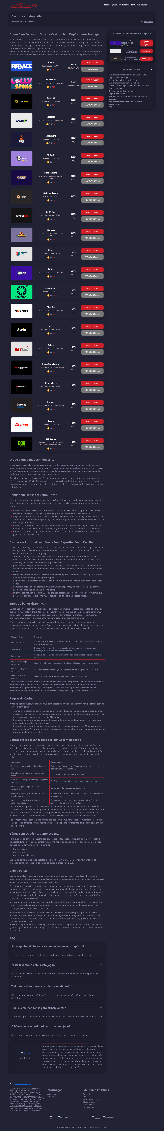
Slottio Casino (50, 172)
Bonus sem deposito (140, 5)
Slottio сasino (89, 1107)
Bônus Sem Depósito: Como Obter (124, 83)
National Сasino (90, 1102)
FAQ (111, 107)
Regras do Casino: (117, 93)
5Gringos (51, 230)
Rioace (51, 62)
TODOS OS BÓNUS (92, 69)
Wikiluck (86, 1094)
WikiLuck (51, 155)
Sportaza (51, 117)
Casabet (51, 98)
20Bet (51, 269)
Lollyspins (51, 79)
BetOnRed (51, 212)
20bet (85, 1096)
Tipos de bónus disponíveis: (121, 91)
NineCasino (51, 136)
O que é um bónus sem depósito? (123, 80)
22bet (51, 250)
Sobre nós (51, 1096)
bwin (51, 326)
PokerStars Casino (50, 364)
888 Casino (51, 439)
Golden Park (51, 383)
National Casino (50, 193)
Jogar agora (146, 43)
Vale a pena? (114, 104)
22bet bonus (88, 1104)
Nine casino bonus (91, 1099)
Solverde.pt (50, 288)
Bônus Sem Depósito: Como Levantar (125, 101)
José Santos (148, 21)
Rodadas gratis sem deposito (116, 5)
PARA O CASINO (92, 63)
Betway (50, 402)
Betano (51, 421)
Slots (152, 5)
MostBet (51, 307)
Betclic (51, 345)
